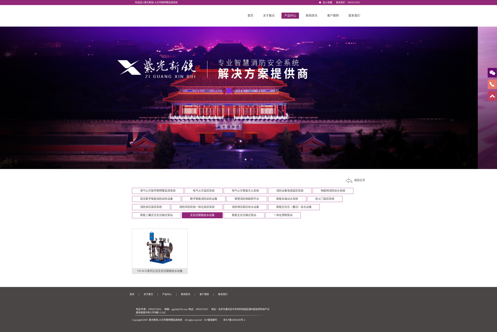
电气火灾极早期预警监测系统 (158, 190)
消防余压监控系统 (151, 206)
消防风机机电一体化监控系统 (197, 206)
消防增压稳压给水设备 (245, 206)
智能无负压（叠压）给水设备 (294, 206)
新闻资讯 (311, 15)
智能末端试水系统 (287, 198)
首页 (250, 15)
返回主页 (359, 180)
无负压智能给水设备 (202, 215)
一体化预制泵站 (283, 215)
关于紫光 (269, 15)
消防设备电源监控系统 (289, 190)
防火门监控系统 (324, 198)
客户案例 (333, 15)
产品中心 (290, 15)
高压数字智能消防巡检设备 (156, 198)
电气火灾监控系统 (204, 190)
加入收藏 (327, 2)
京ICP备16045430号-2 (234, 320)
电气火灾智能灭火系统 (245, 190)
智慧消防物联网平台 (247, 198)
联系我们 (340, 2)
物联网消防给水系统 (333, 190)
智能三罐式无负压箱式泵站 (156, 215)
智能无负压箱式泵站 (244, 215)
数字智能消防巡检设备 (203, 198)
